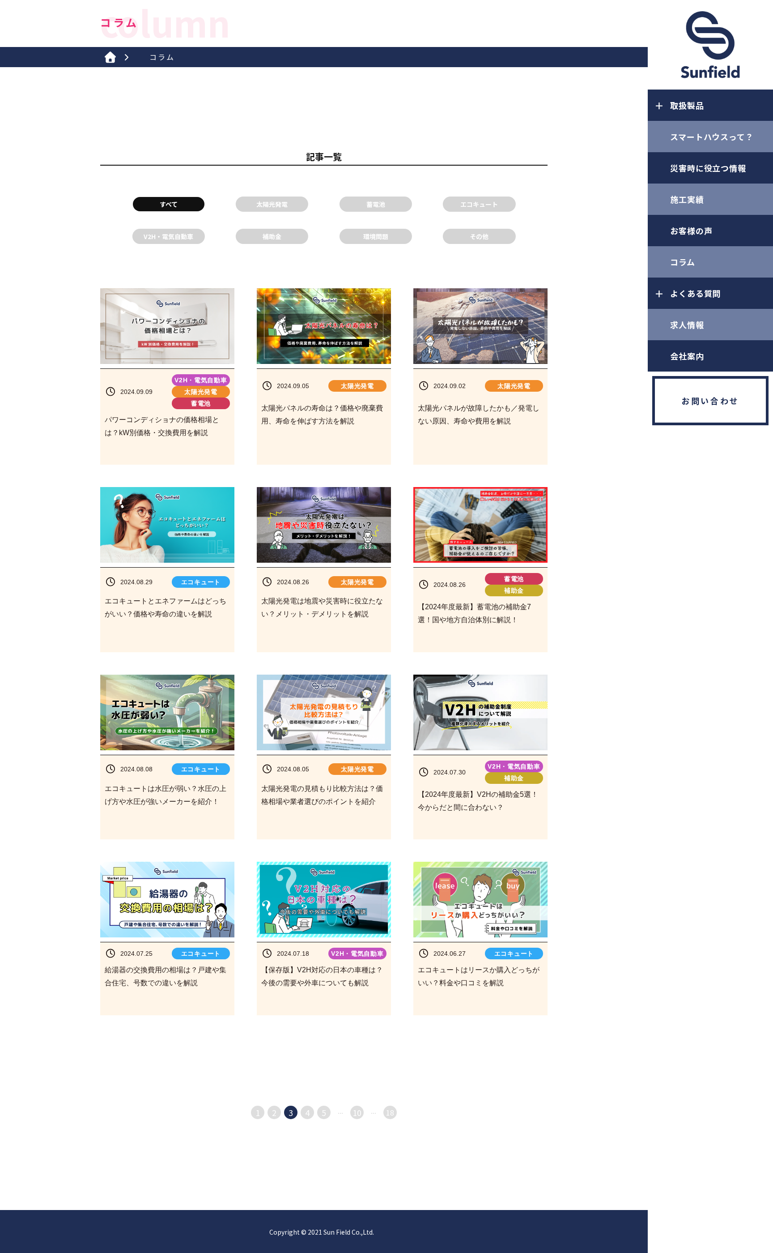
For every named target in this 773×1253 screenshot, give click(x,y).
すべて (169, 204)
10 (357, 1112)
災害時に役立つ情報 (708, 168)
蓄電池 (375, 204)
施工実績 (687, 199)
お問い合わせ (710, 400)
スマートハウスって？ (712, 136)
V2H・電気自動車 (168, 236)
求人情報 (687, 324)
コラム (682, 262)
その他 (479, 236)
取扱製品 (687, 105)
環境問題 (375, 236)
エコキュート (479, 204)
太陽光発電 (272, 204)
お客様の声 (691, 230)
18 (390, 1112)
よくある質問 (695, 293)
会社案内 (687, 356)
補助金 (272, 236)
